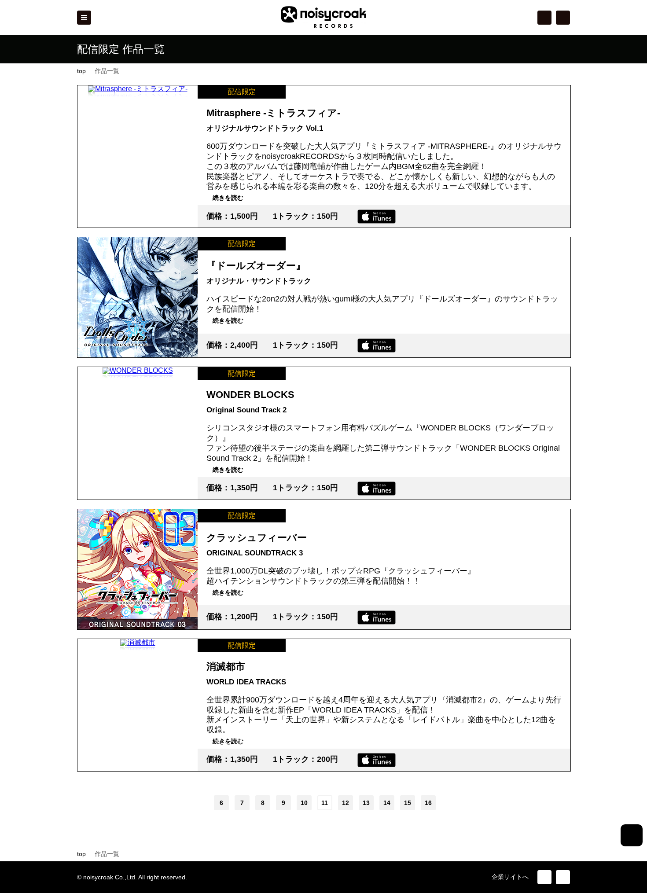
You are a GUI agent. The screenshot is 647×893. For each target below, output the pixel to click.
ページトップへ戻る (632, 835)
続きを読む (228, 197)
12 (345, 802)
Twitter (544, 18)
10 (304, 802)
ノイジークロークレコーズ (323, 17)
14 (386, 802)
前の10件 (185, 802)
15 (407, 802)
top (81, 70)
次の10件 (463, 802)
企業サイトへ (510, 876)
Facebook (563, 18)
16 (428, 802)
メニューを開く (84, 18)
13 (366, 802)
